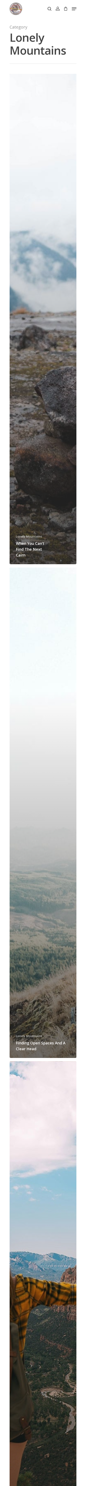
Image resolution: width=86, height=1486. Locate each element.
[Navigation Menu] (74, 9)
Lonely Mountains (29, 536)
